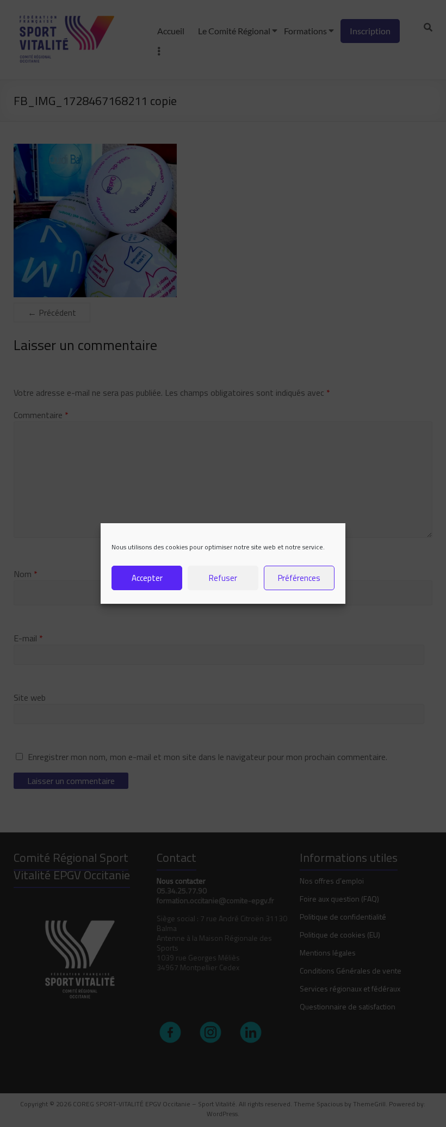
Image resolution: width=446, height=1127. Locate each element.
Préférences (299, 578)
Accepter (147, 578)
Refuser (223, 578)
